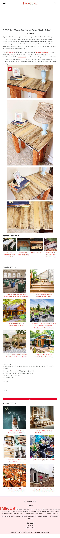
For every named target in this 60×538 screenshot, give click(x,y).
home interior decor (41, 52)
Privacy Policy (30, 527)
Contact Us (30, 525)
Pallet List (19, 509)
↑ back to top (30, 501)
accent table (22, 57)
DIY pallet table (10, 52)
